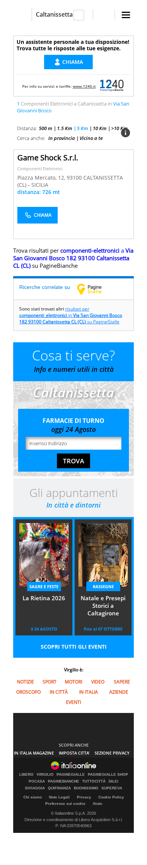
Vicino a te (91, 138)
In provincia (61, 138)
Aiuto (97, 803)
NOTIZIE (25, 682)
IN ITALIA (88, 692)
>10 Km (119, 128)
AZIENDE (118, 692)
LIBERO (26, 774)
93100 (74, 177)
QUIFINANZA (59, 788)
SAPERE (122, 682)
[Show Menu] (126, 15)
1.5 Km (64, 128)
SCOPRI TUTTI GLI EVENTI (74, 646)
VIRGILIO (45, 774)
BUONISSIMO (86, 788)
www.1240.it (84, 86)
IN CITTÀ (59, 692)
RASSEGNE (103, 586)
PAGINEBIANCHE (63, 781)
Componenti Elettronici (40, 168)
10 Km (100, 128)
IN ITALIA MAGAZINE (34, 753)
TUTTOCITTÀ (94, 781)
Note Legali (59, 797)
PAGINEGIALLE (71, 774)
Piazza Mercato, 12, (42, 177)
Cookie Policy (111, 797)
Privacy (84, 797)
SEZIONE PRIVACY (112, 753)
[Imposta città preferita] (22, 15)
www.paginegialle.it (95, 289)
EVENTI (73, 702)
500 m (45, 128)
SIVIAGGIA (35, 788)
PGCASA (37, 781)
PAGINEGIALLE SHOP (108, 774)
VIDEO (97, 682)
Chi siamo (32, 797)
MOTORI (73, 682)
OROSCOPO (28, 692)
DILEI (113, 781)
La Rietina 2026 (44, 598)
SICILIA (39, 184)
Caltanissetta (54, 14)
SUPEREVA (111, 788)
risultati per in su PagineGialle (70, 315)
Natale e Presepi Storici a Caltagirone (103, 605)
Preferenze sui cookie (65, 803)
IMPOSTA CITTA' (74, 753)
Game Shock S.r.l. (47, 157)
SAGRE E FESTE (43, 586)
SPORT (50, 682)
